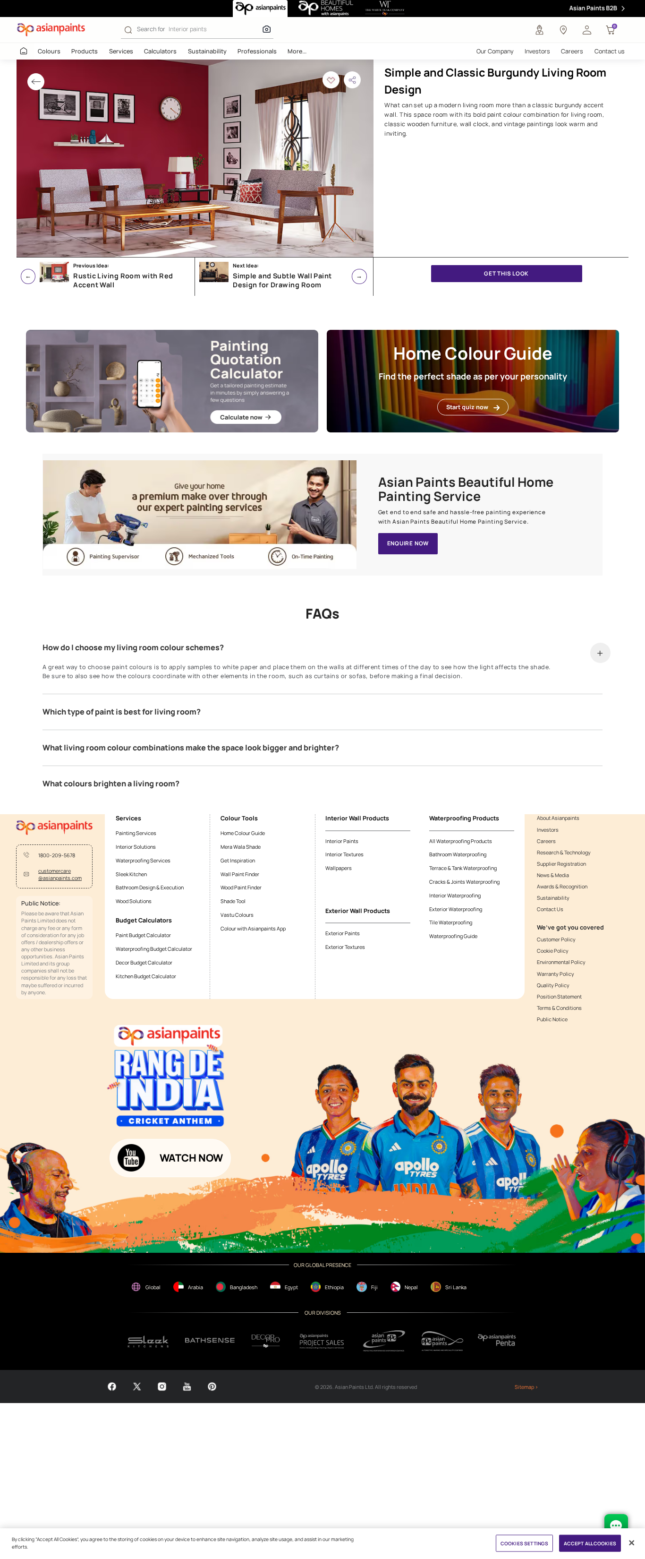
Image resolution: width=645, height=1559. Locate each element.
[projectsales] (322, 1341)
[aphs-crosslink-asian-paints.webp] (199, 514)
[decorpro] (265, 1341)
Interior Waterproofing (455, 895)
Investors (537, 51)
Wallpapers (338, 867)
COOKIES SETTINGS (524, 1543)
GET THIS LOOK (506, 273)
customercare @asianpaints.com (60, 874)
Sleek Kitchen (131, 874)
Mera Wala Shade (241, 846)
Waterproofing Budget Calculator (154, 948)
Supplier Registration (561, 863)
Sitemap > (526, 1386)
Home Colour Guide (243, 832)
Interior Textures (344, 854)
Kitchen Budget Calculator (146, 976)
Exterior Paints (342, 933)
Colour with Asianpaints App (253, 928)
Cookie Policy (553, 950)
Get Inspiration (238, 860)
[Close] (631, 1542)
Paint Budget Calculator (143, 935)
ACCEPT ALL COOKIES (590, 1543)
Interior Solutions (136, 846)
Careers (572, 51)
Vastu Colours (237, 914)
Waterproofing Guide (453, 935)
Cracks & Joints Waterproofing (464, 881)
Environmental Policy (561, 961)
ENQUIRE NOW (408, 543)
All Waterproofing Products (460, 840)
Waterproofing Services (143, 860)
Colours (49, 51)
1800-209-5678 (56, 855)
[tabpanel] (195, 158)
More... (297, 51)
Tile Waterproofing (450, 922)
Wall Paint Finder (240, 874)
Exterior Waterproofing (455, 909)
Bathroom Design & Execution (150, 887)
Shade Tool (233, 900)
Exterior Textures (345, 946)
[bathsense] (209, 1341)
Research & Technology (564, 852)
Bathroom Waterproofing (457, 854)
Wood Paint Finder (241, 887)
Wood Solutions (134, 900)
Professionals (257, 51)
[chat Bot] (616, 1526)
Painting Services (136, 832)
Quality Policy (553, 985)
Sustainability (207, 51)
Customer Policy (556, 939)
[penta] (498, 1341)
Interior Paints (341, 840)
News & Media (553, 875)
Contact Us (550, 909)
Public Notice (552, 1019)
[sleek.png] (148, 1341)
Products (84, 51)
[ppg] (384, 1341)
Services (121, 51)
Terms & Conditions (559, 1007)
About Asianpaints (558, 817)
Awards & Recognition (562, 886)
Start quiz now (467, 407)
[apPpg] (442, 1341)
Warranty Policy (555, 973)
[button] (586, 29)
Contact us (609, 51)
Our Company (495, 51)
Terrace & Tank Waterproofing (463, 867)
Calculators (160, 51)
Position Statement (559, 996)
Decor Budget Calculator (144, 962)
